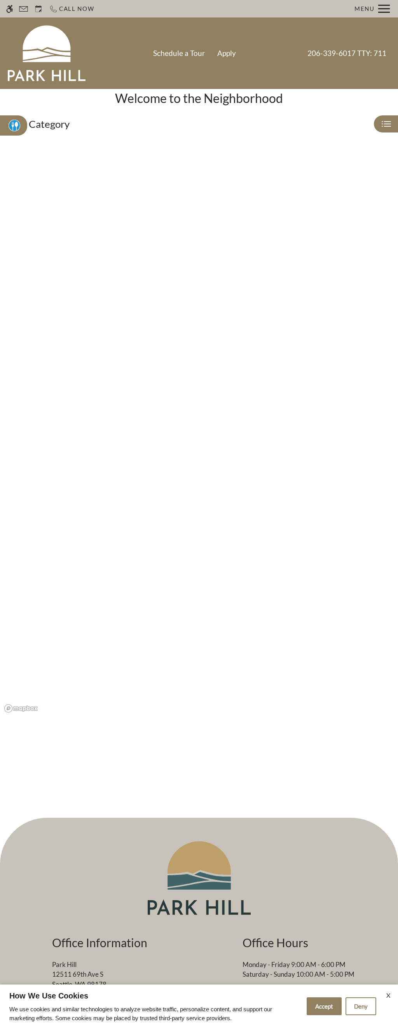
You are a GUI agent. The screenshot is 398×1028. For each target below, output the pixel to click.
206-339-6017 (346, 53)
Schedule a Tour (179, 53)
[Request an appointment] (38, 9)
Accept (324, 1006)
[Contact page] (23, 9)
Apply (226, 53)
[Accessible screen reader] (9, 9)
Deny (361, 1006)
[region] (199, 433)
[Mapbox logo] (21, 708)
